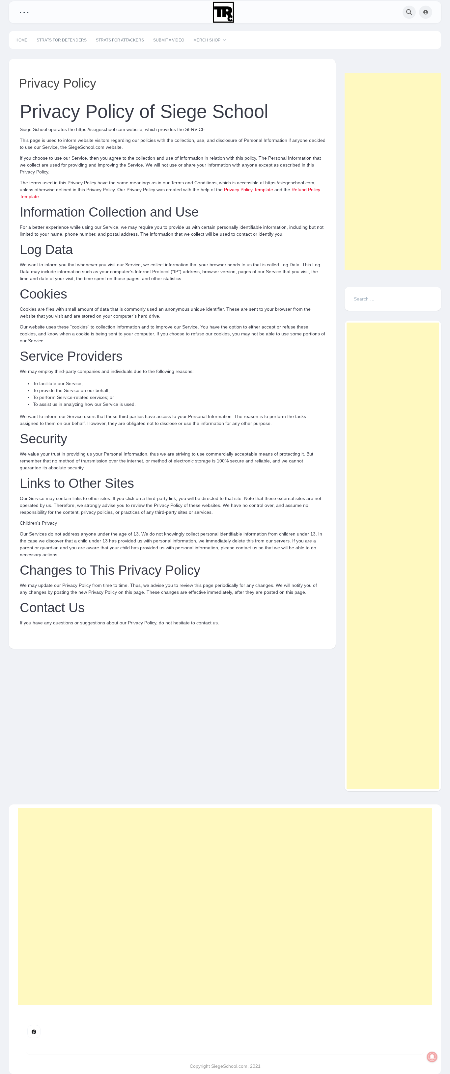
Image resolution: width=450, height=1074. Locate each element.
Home (21, 40)
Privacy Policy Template (248, 189)
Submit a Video (168, 40)
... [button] (24, 11)
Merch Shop (206, 40)
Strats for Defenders (62, 40)
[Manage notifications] (432, 1057)
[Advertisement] (393, 171)
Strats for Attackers (120, 40)
